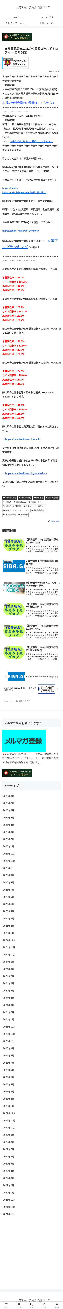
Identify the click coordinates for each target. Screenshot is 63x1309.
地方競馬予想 (26, 498)
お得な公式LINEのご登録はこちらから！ (31, 141)
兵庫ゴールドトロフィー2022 (17, 510)
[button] (56, 728)
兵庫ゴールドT (36, 502)
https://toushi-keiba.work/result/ (22, 439)
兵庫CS (8, 502)
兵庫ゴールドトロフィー (35, 506)
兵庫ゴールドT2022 (13, 506)
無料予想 (39, 498)
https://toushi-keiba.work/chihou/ (20, 230)
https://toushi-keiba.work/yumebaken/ (26, 473)
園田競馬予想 (11, 498)
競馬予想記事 (53, 498)
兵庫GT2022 (21, 502)
